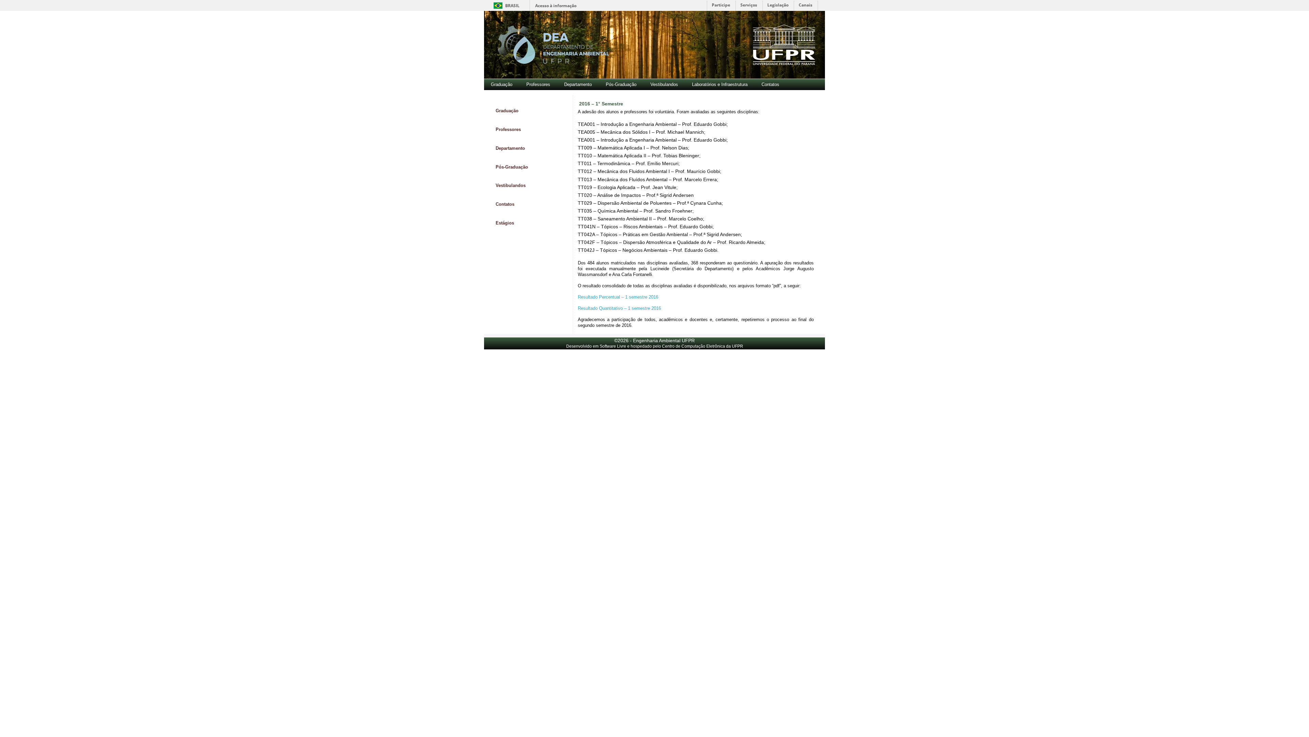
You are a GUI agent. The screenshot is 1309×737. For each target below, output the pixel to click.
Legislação (777, 5)
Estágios (505, 223)
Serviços (748, 5)
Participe (721, 5)
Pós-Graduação (621, 84)
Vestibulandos (664, 84)
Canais (805, 5)
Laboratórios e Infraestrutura (720, 84)
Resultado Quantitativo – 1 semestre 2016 (619, 308)
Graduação (501, 84)
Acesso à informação (555, 6)
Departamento (578, 84)
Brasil (505, 6)
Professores (538, 84)
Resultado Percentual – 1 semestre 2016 (618, 297)
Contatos (770, 84)
